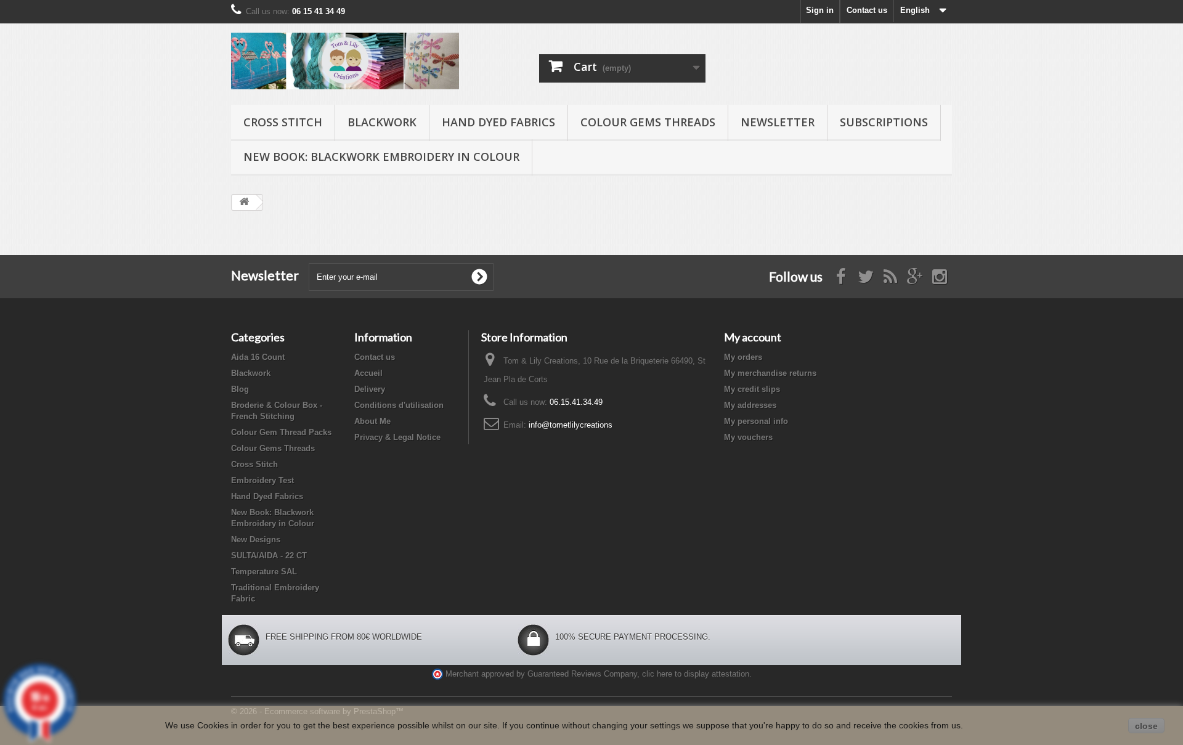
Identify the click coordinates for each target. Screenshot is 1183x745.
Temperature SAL (264, 571)
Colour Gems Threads (647, 122)
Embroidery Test (262, 480)
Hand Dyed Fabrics (498, 122)
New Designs (255, 539)
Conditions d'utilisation (399, 405)
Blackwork (382, 122)
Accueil (368, 373)
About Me (372, 421)
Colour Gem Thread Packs (281, 432)
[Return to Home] (244, 202)
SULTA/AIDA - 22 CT (269, 555)
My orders (743, 357)
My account (752, 337)
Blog (240, 389)
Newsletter (778, 122)
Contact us (867, 10)
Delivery (369, 389)
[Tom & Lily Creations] (345, 61)
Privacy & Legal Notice (397, 437)
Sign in (820, 10)
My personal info (756, 421)
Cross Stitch (282, 122)
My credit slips (752, 389)
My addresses (750, 405)
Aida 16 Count (258, 357)
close (1146, 726)
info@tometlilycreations (570, 424)
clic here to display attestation (695, 674)
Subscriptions (884, 122)
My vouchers (748, 437)
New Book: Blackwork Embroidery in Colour (381, 156)
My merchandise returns (770, 373)
